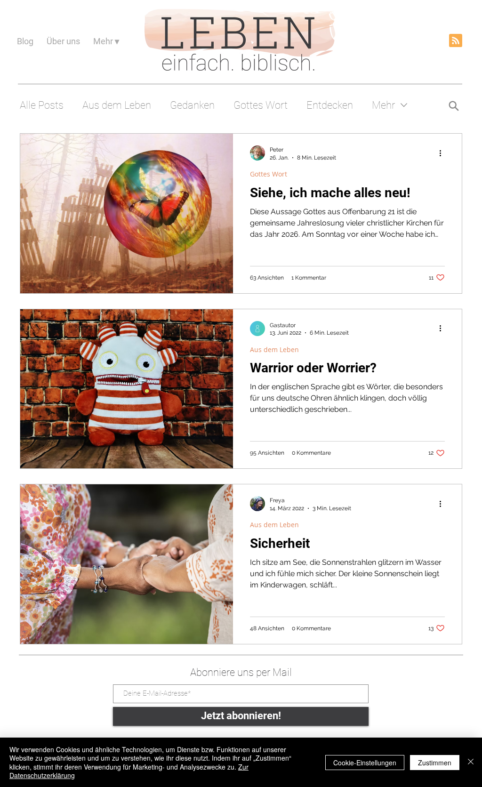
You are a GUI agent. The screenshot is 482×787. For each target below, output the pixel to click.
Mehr (383, 105)
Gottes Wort (260, 105)
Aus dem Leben (116, 105)
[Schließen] (470, 762)
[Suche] (453, 105)
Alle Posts (42, 105)
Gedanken (192, 105)
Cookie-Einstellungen (364, 762)
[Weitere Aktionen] (443, 153)
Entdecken (329, 105)
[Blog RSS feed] (455, 41)
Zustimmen (434, 762)
